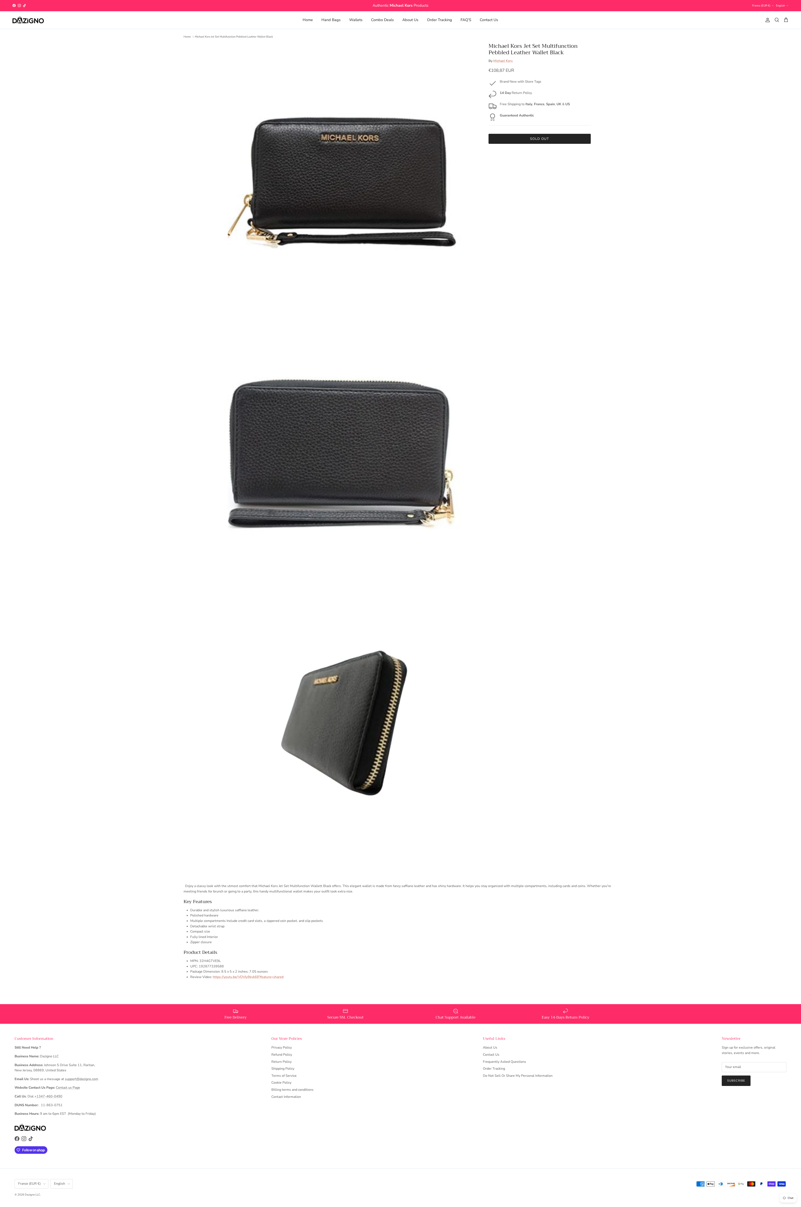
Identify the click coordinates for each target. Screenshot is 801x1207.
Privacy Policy (281, 1047)
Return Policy (281, 1061)
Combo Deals (382, 19)
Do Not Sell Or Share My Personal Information (518, 1075)
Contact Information (286, 1097)
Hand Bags (331, 19)
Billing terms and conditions (292, 1089)
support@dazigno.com (81, 1079)
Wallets (356, 19)
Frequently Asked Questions (504, 1061)
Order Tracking (439, 19)
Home (308, 19)
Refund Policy (281, 1054)
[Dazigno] (28, 20)
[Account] (766, 20)
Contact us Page (68, 1087)
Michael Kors (503, 61)
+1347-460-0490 (48, 1096)
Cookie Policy (281, 1082)
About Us (410, 19)
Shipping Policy (282, 1068)
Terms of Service (284, 1075)
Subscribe (736, 1081)
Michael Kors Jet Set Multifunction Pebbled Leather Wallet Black (234, 36)
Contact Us (489, 19)
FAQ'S (466, 19)
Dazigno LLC (32, 1195)
